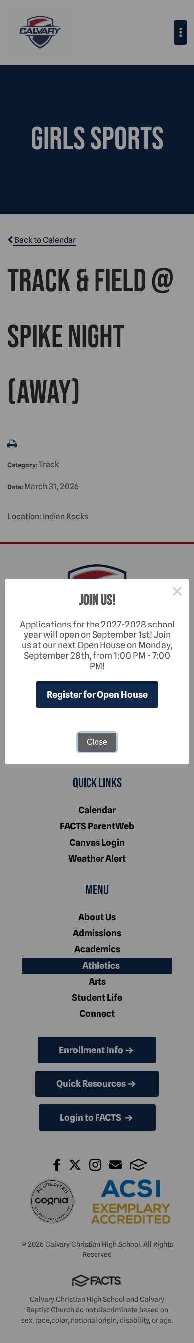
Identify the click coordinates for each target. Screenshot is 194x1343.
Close (97, 742)
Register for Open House (97, 694)
